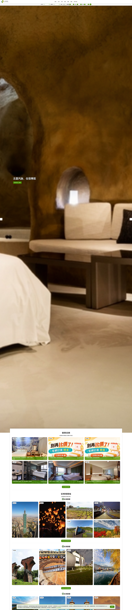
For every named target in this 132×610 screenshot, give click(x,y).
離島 (71, 1)
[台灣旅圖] (4, 1)
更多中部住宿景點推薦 (66, 588)
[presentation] (1, 219)
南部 (65, 1)
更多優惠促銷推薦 (66, 486)
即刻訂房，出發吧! (18, 182)
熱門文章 (75, 1)
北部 (59, 1)
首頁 (55, 1)
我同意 (112, 606)
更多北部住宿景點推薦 (66, 540)
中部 (62, 1)
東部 (68, 1)
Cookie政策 (58, 607)
